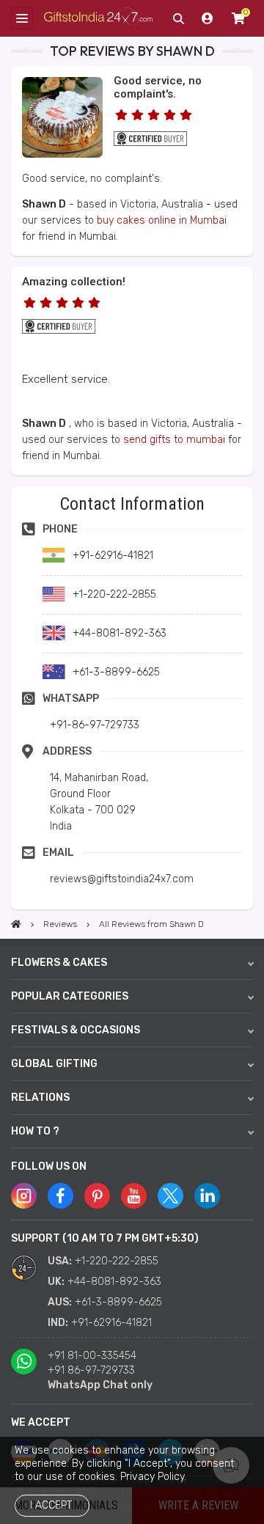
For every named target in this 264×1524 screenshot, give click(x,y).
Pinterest (97, 1196)
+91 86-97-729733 (91, 1370)
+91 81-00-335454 (92, 1355)
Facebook (60, 1196)
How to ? (35, 1131)
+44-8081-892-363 (114, 1281)
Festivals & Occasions (75, 1030)
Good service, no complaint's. (158, 87)
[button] (16, 491)
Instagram (24, 1196)
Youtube (134, 1196)
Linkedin (207, 1196)
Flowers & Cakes (59, 962)
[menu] (22, 18)
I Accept (51, 1505)
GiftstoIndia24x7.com (98, 18)
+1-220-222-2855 (116, 1261)
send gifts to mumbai (174, 439)
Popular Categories (69, 996)
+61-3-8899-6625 (118, 1302)
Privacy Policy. (153, 1476)
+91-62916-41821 (111, 1322)
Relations (40, 1097)
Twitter (170, 1196)
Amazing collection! (73, 281)
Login (207, 18)
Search (178, 18)
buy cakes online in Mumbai (162, 220)
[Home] (16, 924)
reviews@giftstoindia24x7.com (122, 879)
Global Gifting (54, 1064)
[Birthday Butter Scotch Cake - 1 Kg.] (62, 154)
